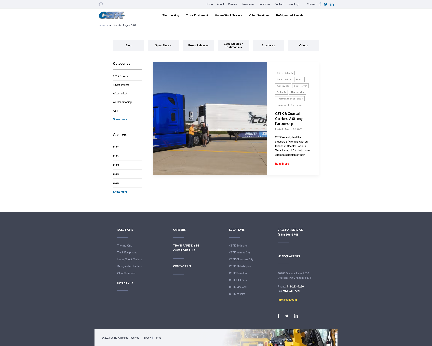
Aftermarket (120, 93)
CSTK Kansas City (239, 252)
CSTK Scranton (238, 273)
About (220, 4)
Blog (128, 45)
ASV (115, 110)
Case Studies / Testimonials (233, 45)
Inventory (293, 4)
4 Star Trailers (121, 84)
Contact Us (182, 266)
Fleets (299, 79)
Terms (157, 337)
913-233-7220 (295, 286)
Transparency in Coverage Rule (186, 248)
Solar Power (300, 85)
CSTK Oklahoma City (241, 259)
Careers (232, 4)
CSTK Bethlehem (239, 245)
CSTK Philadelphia (240, 266)
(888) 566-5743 (288, 234)
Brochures (268, 45)
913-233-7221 (291, 291)
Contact (279, 4)
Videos (303, 45)
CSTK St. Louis (285, 72)
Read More (282, 163)
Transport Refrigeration (289, 105)
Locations (264, 4)
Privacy (147, 337)
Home (209, 4)
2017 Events (120, 76)
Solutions (125, 229)
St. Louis (281, 92)
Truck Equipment (197, 15)
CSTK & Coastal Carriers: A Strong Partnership (289, 118)
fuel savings (283, 85)
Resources (248, 4)
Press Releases (198, 45)
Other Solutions (259, 15)
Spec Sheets (163, 45)
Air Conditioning (122, 102)
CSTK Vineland (238, 287)
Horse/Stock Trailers (228, 15)
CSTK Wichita (237, 294)
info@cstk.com (287, 299)
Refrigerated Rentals (289, 15)
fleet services (284, 79)
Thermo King (170, 15)
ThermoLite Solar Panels (290, 98)
